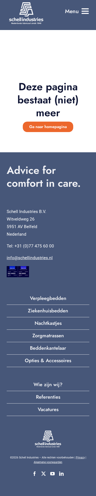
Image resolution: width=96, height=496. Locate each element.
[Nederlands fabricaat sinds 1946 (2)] (26, 3)
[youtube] (52, 474)
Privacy (80, 457)
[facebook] (34, 474)
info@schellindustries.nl (30, 257)
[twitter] (43, 474)
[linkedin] (61, 474)
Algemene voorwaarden (48, 462)
